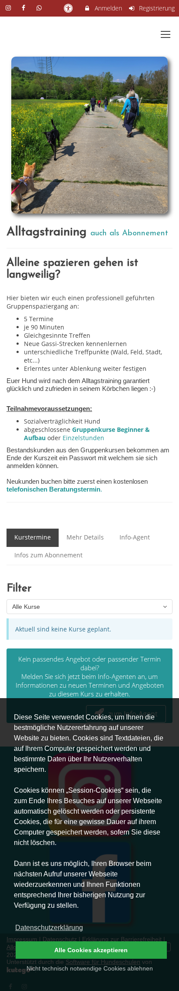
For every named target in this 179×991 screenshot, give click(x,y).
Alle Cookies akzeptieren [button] (91, 950)
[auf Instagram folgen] (9, 7)
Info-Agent (134, 537)
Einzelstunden (83, 438)
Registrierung (156, 8)
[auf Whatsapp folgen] (40, 7)
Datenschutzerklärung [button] (49, 927)
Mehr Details (85, 537)
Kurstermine (32, 537)
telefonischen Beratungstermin (53, 489)
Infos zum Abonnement (48, 555)
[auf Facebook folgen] (25, 7)
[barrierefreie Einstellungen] (68, 8)
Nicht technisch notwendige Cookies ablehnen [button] (90, 968)
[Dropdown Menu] (165, 34)
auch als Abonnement (129, 233)
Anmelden (107, 8)
